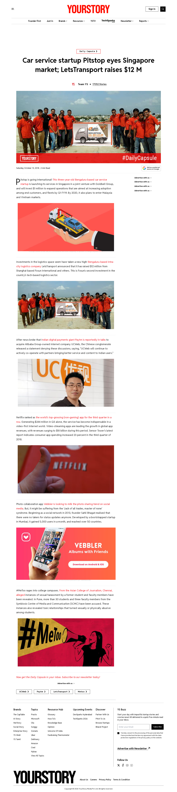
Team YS (83, 84)
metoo (81, 691)
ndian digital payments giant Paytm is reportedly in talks (74, 339)
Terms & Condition (121, 779)
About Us (84, 779)
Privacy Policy (105, 779)
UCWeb (22, 691)
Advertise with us (65, 683)
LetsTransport (61, 691)
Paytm (40, 691)
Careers (93, 779)
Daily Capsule (87, 51)
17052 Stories (99, 84)
